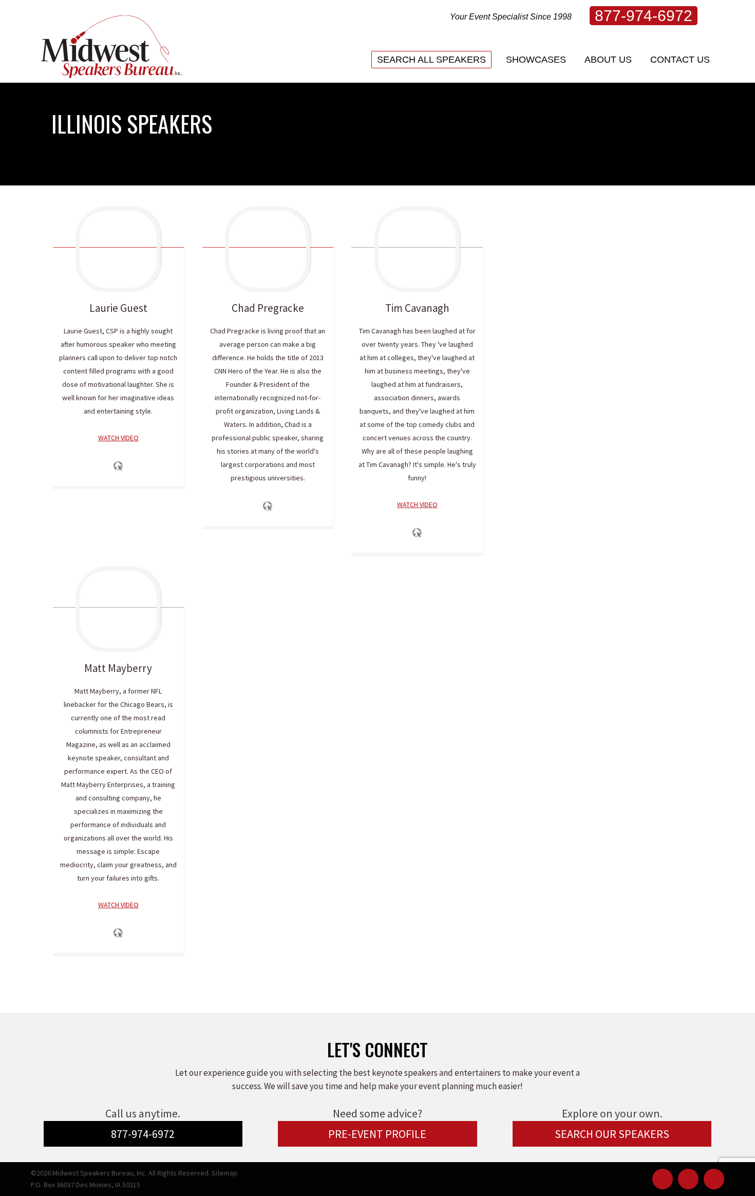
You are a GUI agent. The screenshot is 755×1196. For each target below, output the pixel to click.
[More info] (118, 941)
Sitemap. (225, 1173)
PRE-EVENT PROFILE (377, 1134)
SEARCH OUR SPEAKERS (612, 1134)
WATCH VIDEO (118, 437)
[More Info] (118, 474)
